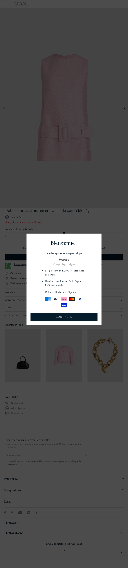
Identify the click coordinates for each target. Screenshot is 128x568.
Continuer (64, 317)
